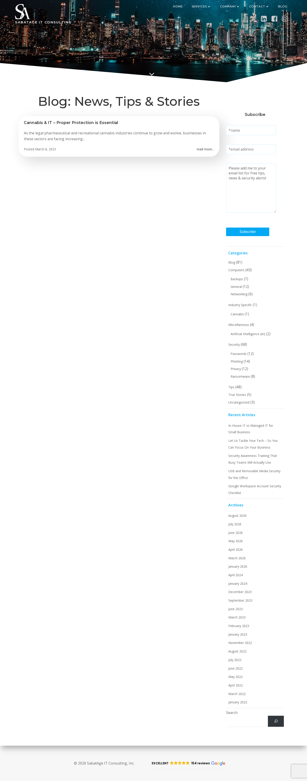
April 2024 (235, 575)
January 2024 (237, 583)
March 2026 (237, 558)
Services (199, 6)
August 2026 (237, 515)
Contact (257, 6)
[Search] (276, 721)
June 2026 (235, 532)
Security (234, 344)
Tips (231, 387)
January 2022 (237, 702)
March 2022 (237, 694)
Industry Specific (240, 305)
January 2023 (237, 634)
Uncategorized (238, 402)
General (236, 286)
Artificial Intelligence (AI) (248, 334)
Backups (237, 279)
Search (232, 712)
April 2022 (235, 685)
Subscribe (248, 232)
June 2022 (235, 668)
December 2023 (240, 592)
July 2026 (234, 524)
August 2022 (237, 651)
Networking (239, 294)
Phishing (237, 361)
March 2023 (237, 617)
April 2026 (235, 549)
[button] (188, 763)
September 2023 (240, 600)
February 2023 (238, 626)
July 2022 (234, 660)
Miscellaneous (238, 325)
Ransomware (240, 376)
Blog (282, 6)
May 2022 (235, 677)
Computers (236, 270)
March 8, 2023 (45, 149)
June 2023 (235, 609)
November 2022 (240, 643)
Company (228, 6)
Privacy (236, 369)
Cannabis (237, 314)
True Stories (237, 395)
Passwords (239, 354)
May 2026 (235, 541)
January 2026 (237, 566)
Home (178, 6)
